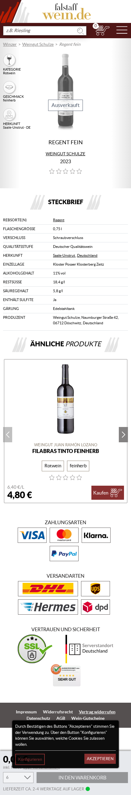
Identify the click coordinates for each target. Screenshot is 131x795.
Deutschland (87, 255)
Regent (58, 220)
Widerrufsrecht (58, 711)
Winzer (10, 44)
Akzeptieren (100, 758)
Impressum (26, 711)
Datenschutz (38, 718)
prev (7, 434)
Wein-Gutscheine (87, 718)
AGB (60, 718)
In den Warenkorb (82, 777)
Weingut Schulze (38, 44)
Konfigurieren (30, 759)
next (123, 434)
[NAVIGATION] (122, 30)
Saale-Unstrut (64, 255)
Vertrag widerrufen (97, 711)
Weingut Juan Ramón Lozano (65, 445)
